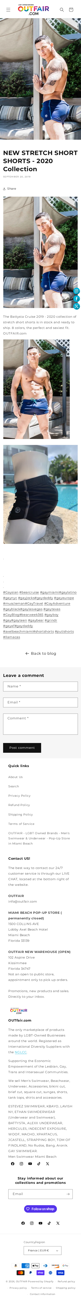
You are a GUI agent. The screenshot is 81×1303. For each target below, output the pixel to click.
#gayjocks (26, 598)
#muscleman (14, 603)
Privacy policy (18, 1287)
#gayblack (11, 609)
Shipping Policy (20, 814)
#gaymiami (49, 592)
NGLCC (21, 1052)
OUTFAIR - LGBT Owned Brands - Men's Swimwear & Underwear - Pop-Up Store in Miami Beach (39, 838)
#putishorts (64, 631)
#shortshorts (43, 631)
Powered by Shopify (41, 1281)
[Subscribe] (67, 1194)
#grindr (51, 620)
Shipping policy (66, 1287)
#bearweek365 (31, 615)
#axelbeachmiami (18, 631)
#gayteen (19, 620)
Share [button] (11, 188)
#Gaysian (10, 592)
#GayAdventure (57, 603)
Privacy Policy (19, 796)
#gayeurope (64, 598)
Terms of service (41, 1287)
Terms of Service (21, 824)
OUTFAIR (21, 1281)
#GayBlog (11, 615)
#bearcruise (29, 592)
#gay (7, 620)
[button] (8, 9)
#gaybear (36, 620)
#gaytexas (51, 609)
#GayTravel (34, 603)
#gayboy (51, 615)
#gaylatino (68, 592)
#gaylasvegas (31, 609)
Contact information (42, 1294)
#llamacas (11, 637)
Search (13, 786)
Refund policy (66, 1281)
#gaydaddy (43, 598)
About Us (15, 777)
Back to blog (43, 653)
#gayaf (9, 626)
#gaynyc (10, 598)
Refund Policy (19, 805)
